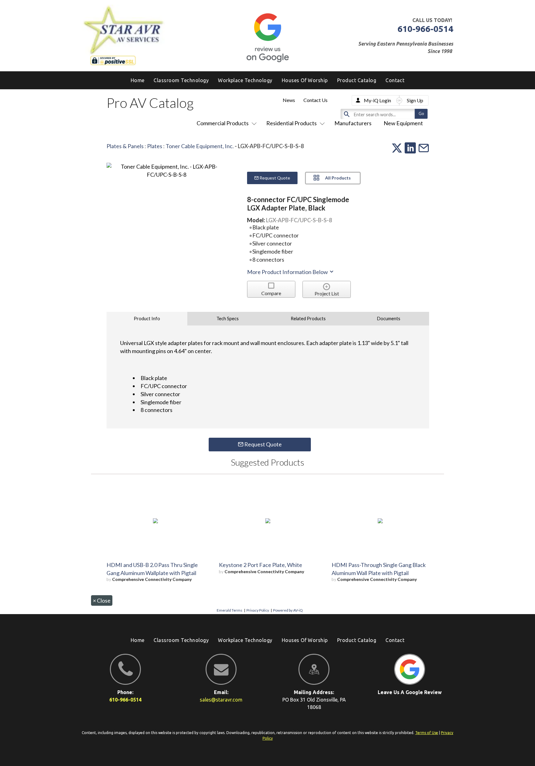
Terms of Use (426, 733)
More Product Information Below (288, 271)
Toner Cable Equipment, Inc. (200, 146)
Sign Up (415, 100)
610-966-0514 (425, 28)
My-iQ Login (377, 100)
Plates (154, 146)
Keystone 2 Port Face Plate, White (260, 564)
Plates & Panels (125, 146)
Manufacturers (353, 123)
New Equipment (403, 123)
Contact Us (315, 100)
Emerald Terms (229, 610)
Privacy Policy (257, 610)
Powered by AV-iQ (288, 610)
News (289, 100)
